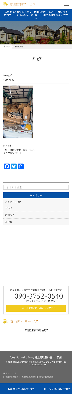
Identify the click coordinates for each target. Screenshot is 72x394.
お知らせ (9, 215)
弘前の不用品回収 (46, 377)
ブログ (8, 208)
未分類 (8, 221)
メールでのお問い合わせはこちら (38, 308)
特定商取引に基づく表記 (48, 357)
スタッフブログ (13, 201)
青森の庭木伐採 (11, 377)
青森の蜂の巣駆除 (28, 377)
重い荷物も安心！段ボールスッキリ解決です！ (19, 151)
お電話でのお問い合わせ (17, 389)
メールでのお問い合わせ (54, 389)
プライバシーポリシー (20, 357)
